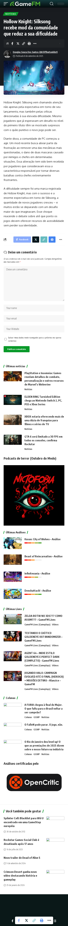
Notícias (10, 14)
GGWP (37, 717)
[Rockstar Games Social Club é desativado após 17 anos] (55, 843)
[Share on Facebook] (12, 43)
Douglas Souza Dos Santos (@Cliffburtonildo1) (35, 52)
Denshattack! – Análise (37, 590)
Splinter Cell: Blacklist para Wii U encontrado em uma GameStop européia (24, 822)
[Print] (29, 43)
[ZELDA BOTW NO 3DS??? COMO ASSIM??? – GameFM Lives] (13, 620)
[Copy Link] (23, 43)
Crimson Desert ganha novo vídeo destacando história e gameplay (20, 875)
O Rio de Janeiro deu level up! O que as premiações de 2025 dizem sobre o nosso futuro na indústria (44, 745)
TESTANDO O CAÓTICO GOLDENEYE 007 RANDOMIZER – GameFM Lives (43, 636)
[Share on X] (17, 43)
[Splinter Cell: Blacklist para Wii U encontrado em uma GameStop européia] (55, 821)
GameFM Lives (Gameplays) (37, 624)
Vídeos (55, 624)
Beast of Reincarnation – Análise (43, 556)
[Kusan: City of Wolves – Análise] (13, 544)
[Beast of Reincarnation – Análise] (13, 561)
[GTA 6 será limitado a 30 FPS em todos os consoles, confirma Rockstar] (13, 441)
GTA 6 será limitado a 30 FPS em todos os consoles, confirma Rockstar (43, 440)
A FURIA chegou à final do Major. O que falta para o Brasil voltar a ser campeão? (43, 708)
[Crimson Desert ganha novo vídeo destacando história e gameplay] (55, 875)
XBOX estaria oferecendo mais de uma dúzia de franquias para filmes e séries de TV (44, 420)
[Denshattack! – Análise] (13, 595)
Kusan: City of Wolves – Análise (42, 539)
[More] (34, 43)
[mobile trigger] (7, 4)
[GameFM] (25, 4)
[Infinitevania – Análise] (13, 578)
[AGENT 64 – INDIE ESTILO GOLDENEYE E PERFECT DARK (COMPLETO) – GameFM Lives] (13, 658)
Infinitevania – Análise (37, 573)
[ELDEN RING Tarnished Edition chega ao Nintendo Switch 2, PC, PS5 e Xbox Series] (13, 401)
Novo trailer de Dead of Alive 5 (22, 857)
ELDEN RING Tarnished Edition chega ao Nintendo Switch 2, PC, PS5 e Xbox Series (43, 400)
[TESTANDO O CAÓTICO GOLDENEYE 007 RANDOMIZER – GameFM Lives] (13, 638)
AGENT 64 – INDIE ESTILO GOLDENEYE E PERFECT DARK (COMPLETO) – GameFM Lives (41, 656)
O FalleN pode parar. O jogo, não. (43, 724)
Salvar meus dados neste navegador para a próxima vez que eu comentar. (34, 339)
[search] (51, 4)
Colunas (28, 717)
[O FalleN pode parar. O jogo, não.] (13, 729)
